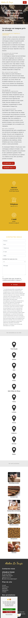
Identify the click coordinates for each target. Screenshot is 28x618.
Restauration (5, 587)
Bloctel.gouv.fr (6, 324)
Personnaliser (9, 614)
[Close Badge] (20, 614)
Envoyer (15, 284)
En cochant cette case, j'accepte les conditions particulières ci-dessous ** (12, 279)
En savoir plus (7, 163)
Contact (4, 591)
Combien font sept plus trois (10, 259)
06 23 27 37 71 (14, 206)
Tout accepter (9, 609)
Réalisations (5, 590)
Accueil (4, 585)
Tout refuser (9, 612)
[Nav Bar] (25, 2)
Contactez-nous (8, 167)
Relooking (4, 588)
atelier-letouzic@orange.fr (14, 222)
